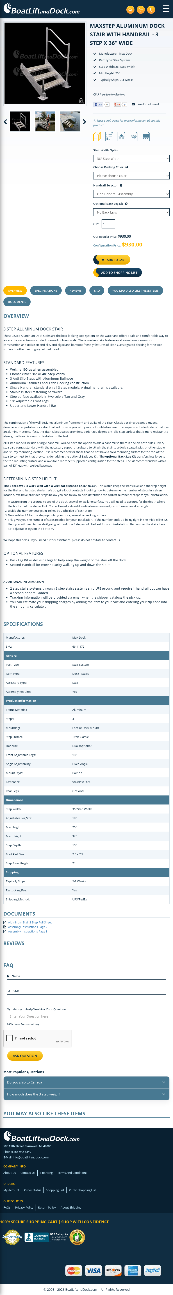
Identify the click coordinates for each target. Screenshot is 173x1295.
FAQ (97, 290)
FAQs (6, 1207)
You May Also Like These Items (135, 290)
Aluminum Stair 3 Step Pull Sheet (30, 922)
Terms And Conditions (72, 1173)
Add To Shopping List (119, 272)
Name (15, 976)
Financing (46, 1173)
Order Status (32, 1190)
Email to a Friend (147, 104)
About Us (9, 1173)
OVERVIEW (15, 290)
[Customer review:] (77, 1237)
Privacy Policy (24, 1207)
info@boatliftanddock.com (31, 1157)
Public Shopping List (82, 1190)
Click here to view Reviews (109, 94)
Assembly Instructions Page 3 (27, 931)
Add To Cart (116, 260)
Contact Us (27, 1173)
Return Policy (47, 1207)
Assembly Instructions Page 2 (27, 927)
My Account (11, 1190)
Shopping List (55, 1190)
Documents (17, 302)
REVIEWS (76, 290)
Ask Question (25, 1055)
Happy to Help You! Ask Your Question (39, 1009)
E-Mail (16, 991)
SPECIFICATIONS (46, 290)
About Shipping (71, 1207)
